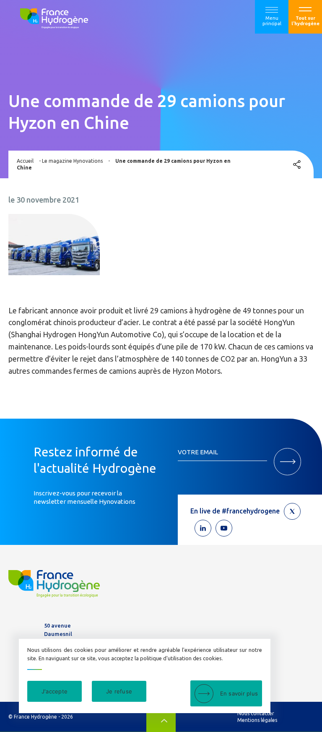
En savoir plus (239, 693)
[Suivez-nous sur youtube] (224, 528)
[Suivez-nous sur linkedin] (203, 528)
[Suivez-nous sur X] (292, 511)
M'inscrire (287, 461)
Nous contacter (255, 713)
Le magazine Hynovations (72, 161)
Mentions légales (257, 720)
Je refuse (119, 691)
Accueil (25, 161)
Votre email (198, 452)
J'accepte (55, 691)
